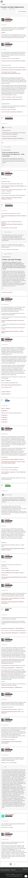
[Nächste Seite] (17, 864)
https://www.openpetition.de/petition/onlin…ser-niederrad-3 (13, 632)
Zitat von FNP (7, 146)
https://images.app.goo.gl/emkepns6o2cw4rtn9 (11, 384)
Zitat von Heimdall (8, 127)
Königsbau (4, 8)
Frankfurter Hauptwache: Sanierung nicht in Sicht (11, 99)
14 (14, 864)
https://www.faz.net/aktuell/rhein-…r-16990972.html (11, 667)
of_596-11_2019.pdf (5, 393)
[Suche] (19, 1)
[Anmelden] (23, 1)
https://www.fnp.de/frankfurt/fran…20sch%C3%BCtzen (12, 628)
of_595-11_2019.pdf (5, 391)
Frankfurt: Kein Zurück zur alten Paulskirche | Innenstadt (13, 60)
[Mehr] (26, 25)
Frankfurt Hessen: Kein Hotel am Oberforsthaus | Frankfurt (13, 69)
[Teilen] (26, 14)
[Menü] (26, 1)
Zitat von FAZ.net (7, 253)
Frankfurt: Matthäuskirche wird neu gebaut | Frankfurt (12, 572)
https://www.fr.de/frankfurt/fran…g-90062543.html (11, 687)
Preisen (2, 538)
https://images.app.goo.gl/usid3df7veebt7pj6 (10, 73)
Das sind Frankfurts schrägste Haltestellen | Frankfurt (12, 459)
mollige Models (11, 849)
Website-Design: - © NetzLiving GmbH (14, 874)
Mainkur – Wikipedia (5, 380)
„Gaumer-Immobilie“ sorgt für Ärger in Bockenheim (11, 111)
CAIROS (3, 32)
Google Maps (4, 410)
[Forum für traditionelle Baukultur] (1, 1)
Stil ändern (25, 869)
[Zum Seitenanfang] (25, 876)
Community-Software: (14, 876)
